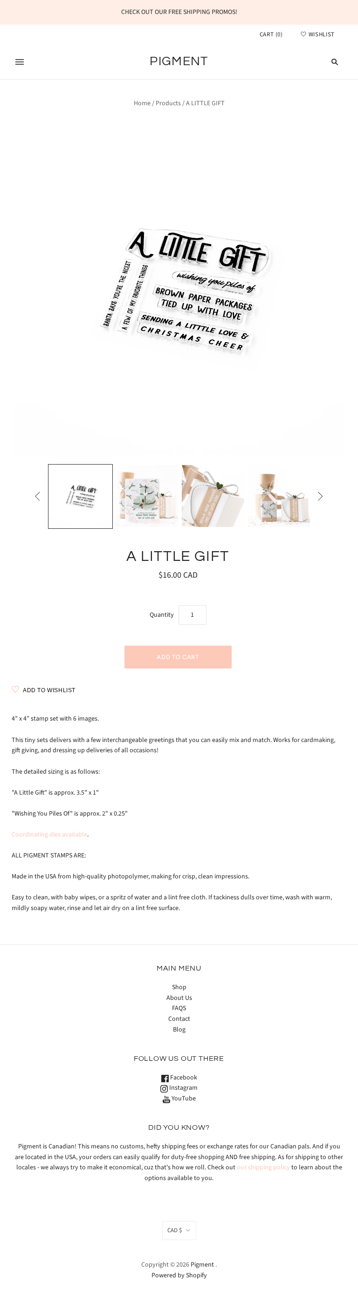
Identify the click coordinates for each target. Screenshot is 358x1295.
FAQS (179, 1008)
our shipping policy (263, 1167)
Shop (179, 987)
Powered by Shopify (179, 1275)
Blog (179, 1029)
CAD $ (174, 1230)
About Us (179, 998)
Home (142, 103)
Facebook (183, 1077)
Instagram (183, 1088)
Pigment (202, 1264)
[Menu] (19, 62)
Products (168, 103)
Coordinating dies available (49, 834)
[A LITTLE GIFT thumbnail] (80, 496)
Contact (179, 1019)
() (271, 34)
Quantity (162, 615)
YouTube (183, 1098)
